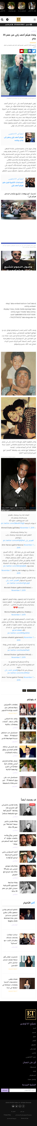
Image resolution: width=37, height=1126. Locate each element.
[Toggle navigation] (34, 19)
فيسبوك (33, 1067)
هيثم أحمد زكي (31, 690)
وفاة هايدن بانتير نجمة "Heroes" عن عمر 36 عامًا (10, 824)
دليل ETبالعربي (31, 1057)
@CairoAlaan (17, 630)
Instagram (20, 1106)
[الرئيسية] (18, 19)
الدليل (28, 24)
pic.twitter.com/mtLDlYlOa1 (18, 673)
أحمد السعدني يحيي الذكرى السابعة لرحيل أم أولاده (9, 855)
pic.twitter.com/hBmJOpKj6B (14, 566)
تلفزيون (33, 1045)
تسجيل (4, 1090)
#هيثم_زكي (29, 541)
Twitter (16, 1106)
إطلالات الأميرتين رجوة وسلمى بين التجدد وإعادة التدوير (9, 707)
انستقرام (33, 1075)
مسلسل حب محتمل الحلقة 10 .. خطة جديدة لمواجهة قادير (9, 736)
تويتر (34, 1071)
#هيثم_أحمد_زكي (12, 581)
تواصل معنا (32, 1079)
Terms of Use (24, 1118)
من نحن (22, 1111)
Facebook (23, 1106)
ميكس (33, 31)
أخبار (34, 1028)
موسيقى (14, 925)
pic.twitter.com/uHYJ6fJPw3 (14, 541)
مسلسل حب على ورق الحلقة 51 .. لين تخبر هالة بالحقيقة (9, 780)
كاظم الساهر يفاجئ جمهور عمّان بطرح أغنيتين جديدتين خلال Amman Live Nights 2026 (9, 915)
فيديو (7, 19)
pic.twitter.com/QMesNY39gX (12, 524)
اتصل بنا (13, 1111)
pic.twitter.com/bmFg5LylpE (18, 583)
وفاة (24, 690)
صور (34, 1037)
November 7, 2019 (27, 528)
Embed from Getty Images (8, 457)
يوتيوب (13, 1106)
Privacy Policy (7, 1115)
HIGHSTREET (20, 24)
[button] (34, 51)
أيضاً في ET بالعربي (15, 134)
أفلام (34, 1041)
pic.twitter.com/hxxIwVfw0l (18, 650)
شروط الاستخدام (11, 1118)
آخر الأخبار (8, 24)
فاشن (34, 1053)
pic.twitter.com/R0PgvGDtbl (18, 633)
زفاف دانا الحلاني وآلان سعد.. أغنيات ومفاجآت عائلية (9, 722)
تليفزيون (14, 742)
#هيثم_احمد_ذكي (11, 670)
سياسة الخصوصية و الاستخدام (24, 1115)
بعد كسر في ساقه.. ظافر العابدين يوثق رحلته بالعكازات (9, 750)
